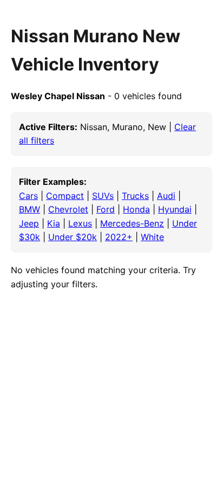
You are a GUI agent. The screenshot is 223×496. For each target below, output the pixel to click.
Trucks (135, 195)
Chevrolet (68, 209)
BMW (29, 209)
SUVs (103, 195)
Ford (105, 209)
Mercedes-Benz (132, 223)
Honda (136, 209)
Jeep (29, 223)
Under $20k (72, 236)
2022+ (119, 236)
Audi (166, 195)
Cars (28, 195)
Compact (65, 195)
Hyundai (175, 209)
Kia (53, 223)
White (152, 236)
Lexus (80, 223)
